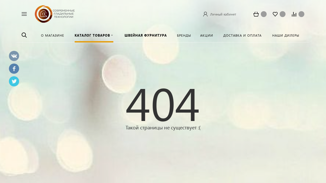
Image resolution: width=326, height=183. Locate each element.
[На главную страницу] (54, 13)
